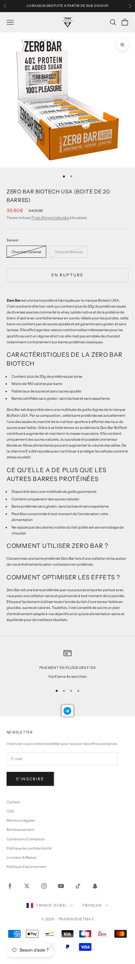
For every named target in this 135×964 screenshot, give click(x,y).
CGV (10, 811)
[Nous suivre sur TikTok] (78, 886)
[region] (67, 664)
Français (92, 905)
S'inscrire (30, 778)
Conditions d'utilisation (26, 839)
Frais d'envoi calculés (50, 217)
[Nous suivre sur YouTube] (61, 886)
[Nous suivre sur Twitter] (27, 886)
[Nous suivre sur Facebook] (10, 886)
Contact (13, 802)
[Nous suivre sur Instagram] (44, 886)
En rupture (67, 274)
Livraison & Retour (21, 857)
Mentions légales (21, 820)
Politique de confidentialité (29, 848)
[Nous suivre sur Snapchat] (95, 886)
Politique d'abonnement (27, 866)
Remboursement (20, 829)
